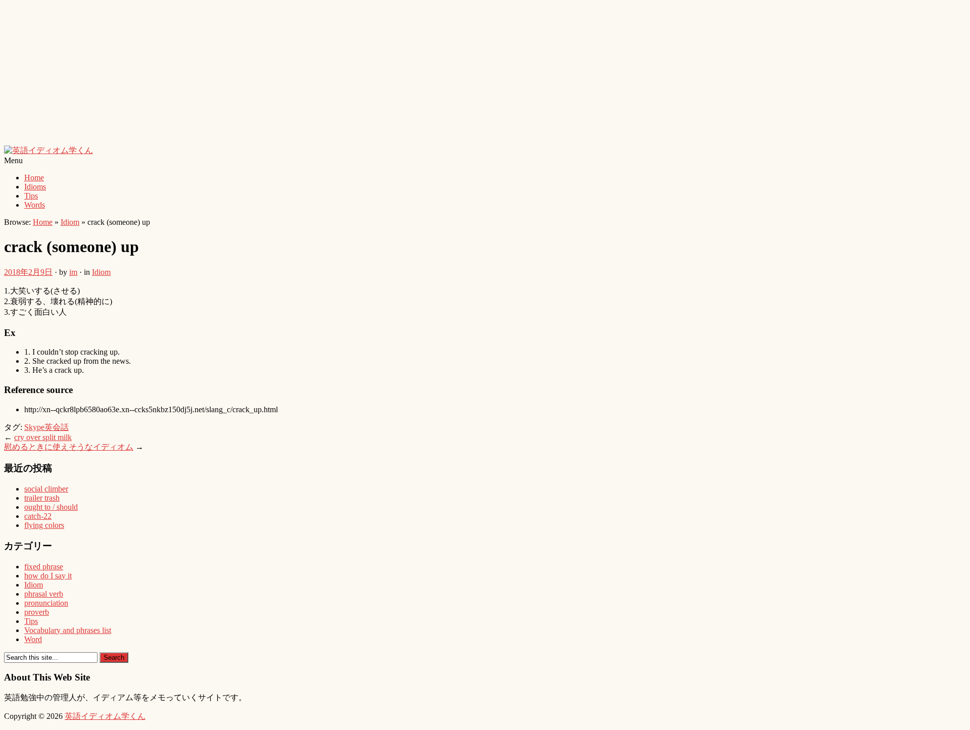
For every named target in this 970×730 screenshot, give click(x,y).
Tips (31, 195)
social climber (46, 488)
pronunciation (46, 603)
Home (34, 177)
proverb (36, 612)
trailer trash (42, 498)
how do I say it (48, 575)
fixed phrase (43, 566)
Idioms (35, 186)
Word (33, 639)
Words (34, 205)
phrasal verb (43, 594)
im (73, 272)
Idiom (70, 222)
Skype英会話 (46, 427)
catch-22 (38, 516)
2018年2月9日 (28, 272)
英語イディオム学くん (105, 716)
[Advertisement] (307, 74)
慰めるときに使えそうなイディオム (68, 447)
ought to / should (51, 507)
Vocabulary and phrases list (67, 630)
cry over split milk (43, 437)
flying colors (44, 525)
